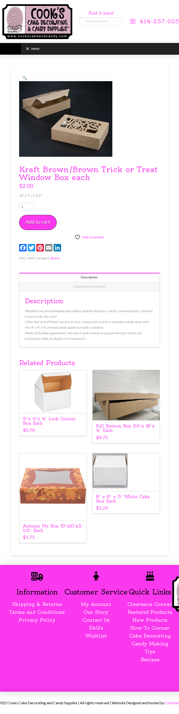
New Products (149, 620)
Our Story (96, 612)
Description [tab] (89, 277)
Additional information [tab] (89, 286)
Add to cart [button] (55, 405)
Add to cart (38, 222)
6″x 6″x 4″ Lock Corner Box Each (49, 421)
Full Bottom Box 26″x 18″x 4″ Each (125, 428)
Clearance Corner (149, 604)
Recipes (150, 659)
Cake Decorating (150, 636)
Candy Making (149, 644)
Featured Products (150, 612)
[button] (24, 77)
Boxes (55, 258)
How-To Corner (149, 628)
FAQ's (96, 628)
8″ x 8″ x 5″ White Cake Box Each (123, 499)
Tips (150, 651)
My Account (96, 604)
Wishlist (96, 636)
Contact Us (96, 620)
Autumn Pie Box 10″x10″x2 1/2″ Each (52, 528)
